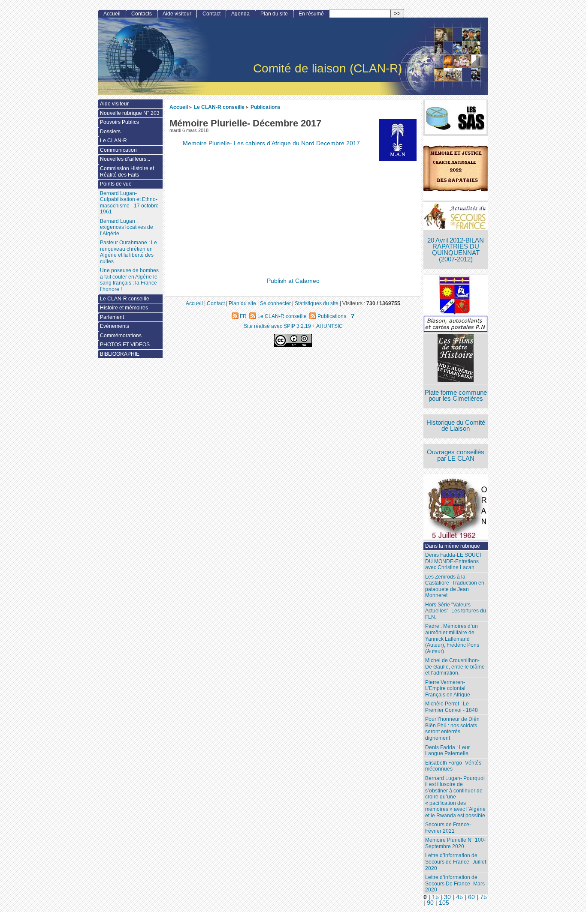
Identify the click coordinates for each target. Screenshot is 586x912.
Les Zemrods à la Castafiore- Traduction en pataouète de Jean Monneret (454, 586)
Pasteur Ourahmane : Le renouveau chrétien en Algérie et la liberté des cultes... (128, 252)
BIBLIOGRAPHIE (119, 354)
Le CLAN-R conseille (219, 107)
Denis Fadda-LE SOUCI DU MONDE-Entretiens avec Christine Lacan (453, 561)
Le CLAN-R (113, 141)
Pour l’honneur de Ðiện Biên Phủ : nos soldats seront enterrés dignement (452, 728)
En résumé (311, 14)
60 (471, 897)
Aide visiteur (177, 14)
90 (430, 903)
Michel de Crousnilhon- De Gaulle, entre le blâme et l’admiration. (455, 666)
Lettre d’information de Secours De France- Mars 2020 (455, 883)
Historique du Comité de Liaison (455, 426)
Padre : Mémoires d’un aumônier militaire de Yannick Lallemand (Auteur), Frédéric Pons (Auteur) (452, 638)
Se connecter (275, 303)
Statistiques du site (316, 303)
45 (459, 897)
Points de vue (116, 184)
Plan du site (274, 14)
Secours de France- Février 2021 (448, 828)
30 (447, 897)
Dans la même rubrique (452, 546)
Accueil (178, 107)
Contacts (141, 14)
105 (444, 903)
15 (435, 897)
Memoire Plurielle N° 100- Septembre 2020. (455, 843)
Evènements (114, 326)
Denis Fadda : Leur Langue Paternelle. (447, 750)
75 (483, 897)
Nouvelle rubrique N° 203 (130, 113)
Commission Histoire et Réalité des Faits (127, 171)
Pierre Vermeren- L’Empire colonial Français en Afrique (447, 688)
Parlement (112, 317)
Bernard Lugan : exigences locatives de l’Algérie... (126, 227)
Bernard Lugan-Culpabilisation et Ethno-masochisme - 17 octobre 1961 (129, 202)
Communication (118, 150)
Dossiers (110, 132)
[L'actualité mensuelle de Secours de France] (455, 217)
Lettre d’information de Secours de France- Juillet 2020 (455, 861)
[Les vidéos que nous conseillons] (455, 359)
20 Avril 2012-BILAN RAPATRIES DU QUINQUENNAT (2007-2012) (455, 249)
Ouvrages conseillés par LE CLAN (455, 455)
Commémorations (121, 336)
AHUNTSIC (329, 326)
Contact (211, 14)
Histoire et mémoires (124, 308)
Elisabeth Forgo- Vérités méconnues (453, 766)
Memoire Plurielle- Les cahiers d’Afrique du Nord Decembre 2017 (271, 143)
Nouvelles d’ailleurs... (125, 159)
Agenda (240, 14)
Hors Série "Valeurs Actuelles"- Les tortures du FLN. (455, 611)
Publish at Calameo (293, 281)
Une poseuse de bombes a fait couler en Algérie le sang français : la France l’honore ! (129, 279)
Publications (266, 107)
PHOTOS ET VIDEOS (125, 345)
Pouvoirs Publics (119, 122)
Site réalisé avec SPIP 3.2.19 (277, 326)
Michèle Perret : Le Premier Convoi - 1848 (451, 707)
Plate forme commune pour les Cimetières (456, 396)
